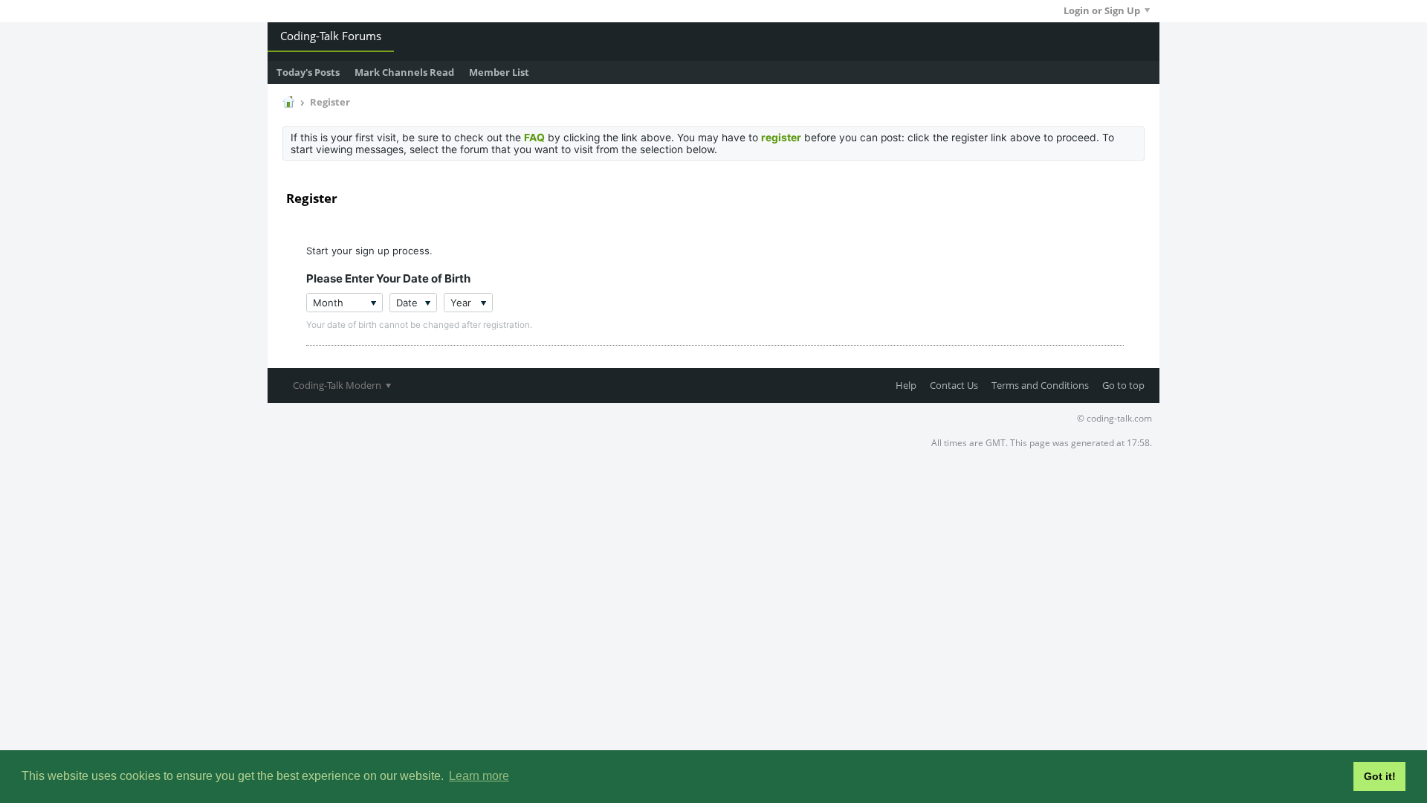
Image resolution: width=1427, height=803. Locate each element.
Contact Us (954, 385)
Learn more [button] (479, 776)
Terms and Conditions (1040, 385)
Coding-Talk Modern (338, 385)
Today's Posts (308, 72)
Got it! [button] (1380, 776)
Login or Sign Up (1102, 10)
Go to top (1123, 385)
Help (906, 385)
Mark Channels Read (404, 72)
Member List (499, 72)
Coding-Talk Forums (330, 35)
